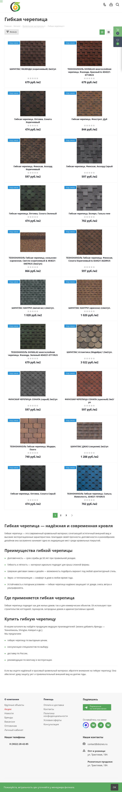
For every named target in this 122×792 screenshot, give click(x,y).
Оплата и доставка (54, 704)
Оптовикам (10, 725)
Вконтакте (93, 725)
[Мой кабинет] (111, 4)
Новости (9, 713)
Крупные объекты (14, 704)
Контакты (49, 709)
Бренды (8, 717)
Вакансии (9, 721)
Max (86, 725)
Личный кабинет (13, 729)
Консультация (51, 724)
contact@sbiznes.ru (97, 744)
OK (114, 787)
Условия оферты (53, 720)
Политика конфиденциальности (56, 714)
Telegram (101, 725)
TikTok (108, 725)
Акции (7, 709)
